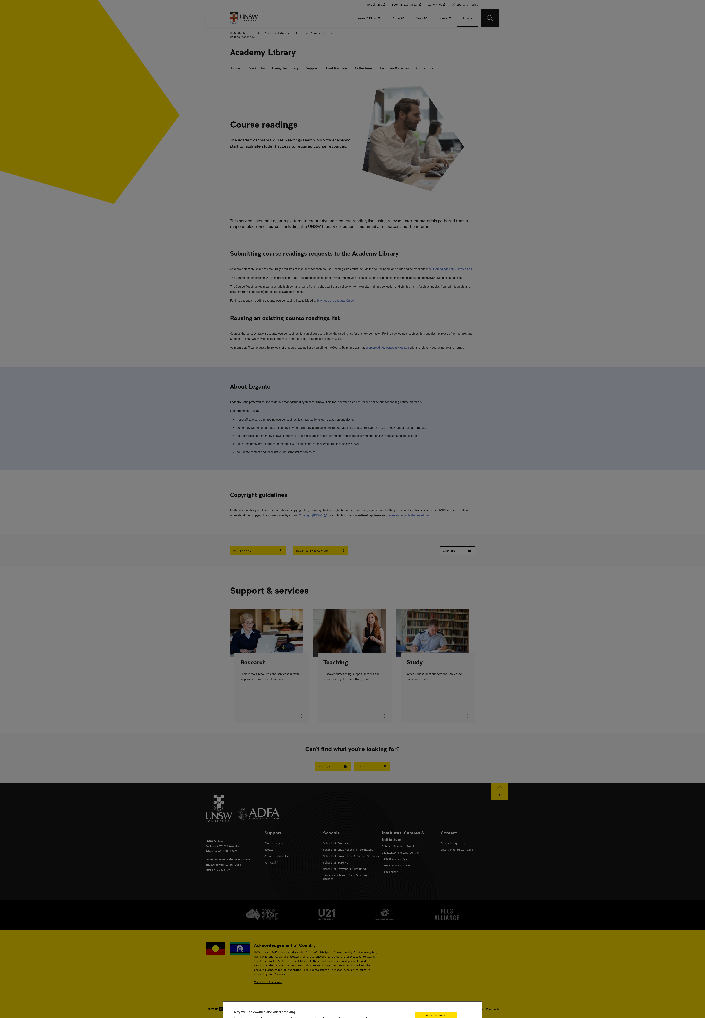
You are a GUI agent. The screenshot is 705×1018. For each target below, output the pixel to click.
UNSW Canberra (241, 33)
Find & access (313, 33)
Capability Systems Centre (400, 852)
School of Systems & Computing (344, 869)
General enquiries (453, 843)
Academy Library (277, 33)
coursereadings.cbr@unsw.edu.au (450, 269)
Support (312, 68)
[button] (333, 766)
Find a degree (273, 843)
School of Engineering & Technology (348, 849)
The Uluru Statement (268, 982)
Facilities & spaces (394, 68)
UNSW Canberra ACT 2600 (457, 849)
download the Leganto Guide (335, 300)
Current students (276, 856)
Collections (364, 68)
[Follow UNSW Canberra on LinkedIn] (221, 1009)
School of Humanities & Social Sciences (351, 856)
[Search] (490, 18)
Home (235, 68)
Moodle (268, 849)
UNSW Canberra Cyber (396, 859)
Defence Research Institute (401, 846)
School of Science (335, 862)
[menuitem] (368, 18)
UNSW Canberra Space (396, 865)
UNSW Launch (390, 872)
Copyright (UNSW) (313, 515)
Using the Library (285, 68)
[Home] (244, 18)
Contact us (424, 68)
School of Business (336, 843)
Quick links (256, 68)
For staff (271, 862)
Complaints (492, 1009)
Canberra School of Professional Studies (346, 877)
